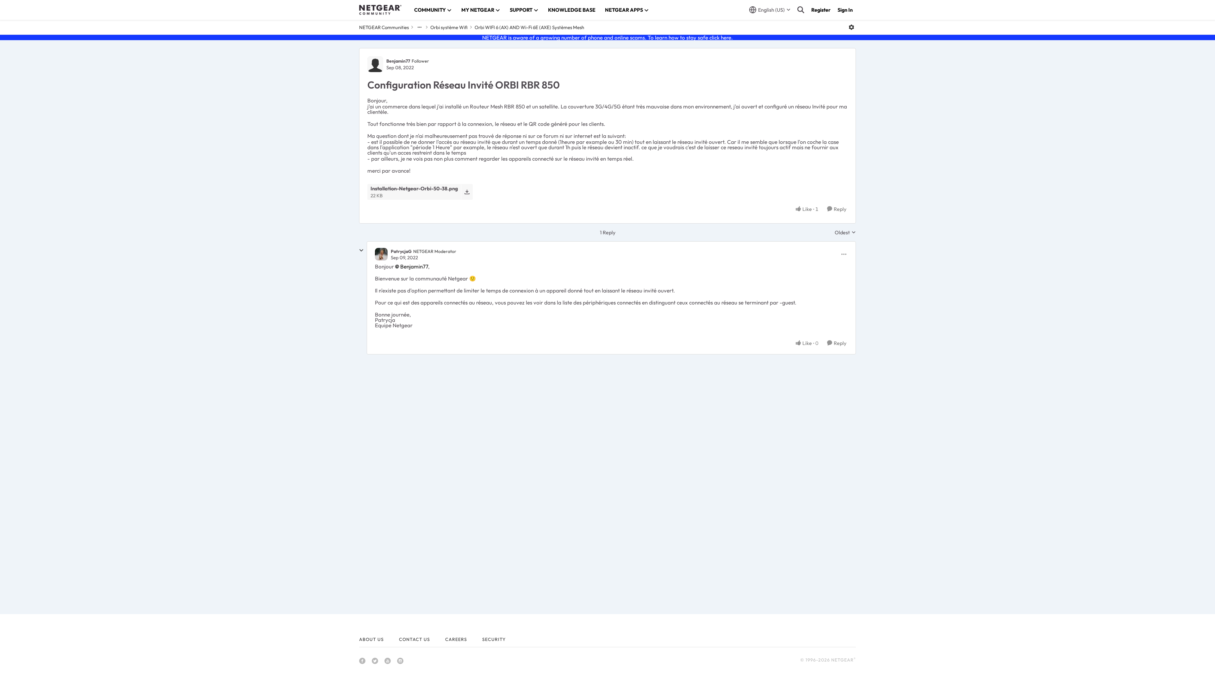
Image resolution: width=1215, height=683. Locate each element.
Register (821, 10)
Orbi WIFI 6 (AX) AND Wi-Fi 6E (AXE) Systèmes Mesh (529, 27)
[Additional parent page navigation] (419, 27)
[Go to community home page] (380, 10)
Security (494, 639)
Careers (456, 639)
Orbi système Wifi (449, 27)
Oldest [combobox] (845, 232)
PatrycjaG (401, 251)
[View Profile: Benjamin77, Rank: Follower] (375, 64)
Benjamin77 (398, 61)
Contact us (414, 639)
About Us (371, 639)
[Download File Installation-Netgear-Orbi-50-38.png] (467, 192)
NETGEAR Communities (384, 27)
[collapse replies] (361, 250)
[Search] (801, 10)
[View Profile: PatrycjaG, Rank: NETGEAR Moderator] (381, 254)
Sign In (845, 10)
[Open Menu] (851, 27)
